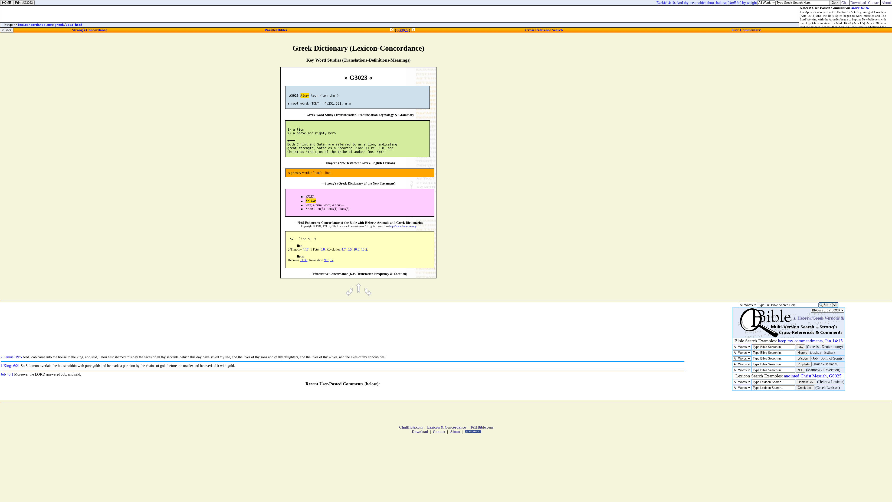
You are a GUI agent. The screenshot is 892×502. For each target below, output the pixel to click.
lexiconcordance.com (35, 25)
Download (420, 432)
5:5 (350, 249)
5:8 (323, 249)
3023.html (74, 25)
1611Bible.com (481, 427)
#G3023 (403, 30)
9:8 (326, 260)
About (455, 432)
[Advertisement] (804, 196)
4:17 (305, 249)
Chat (844, 3)
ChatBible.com (410, 427)
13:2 (364, 249)
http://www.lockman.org (402, 226)
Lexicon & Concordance (446, 427)
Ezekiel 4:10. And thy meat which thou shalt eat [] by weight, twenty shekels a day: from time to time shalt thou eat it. (742, 3)
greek (59, 25)
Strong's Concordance (89, 30)
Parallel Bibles (276, 30)
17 (331, 260)
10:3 (356, 249)
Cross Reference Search (544, 30)
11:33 (303, 260)
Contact (439, 432)
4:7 (343, 249)
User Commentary (746, 30)
